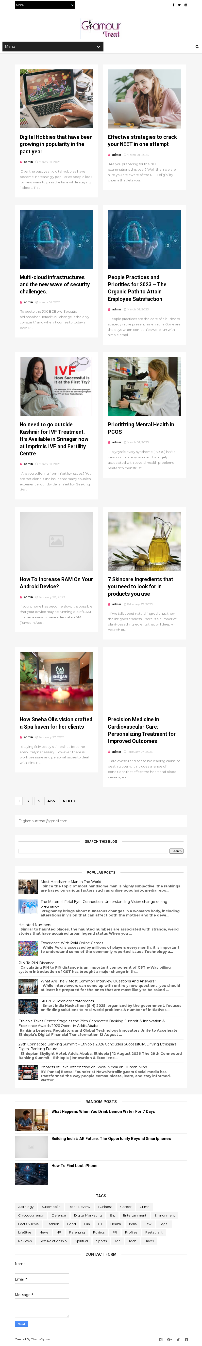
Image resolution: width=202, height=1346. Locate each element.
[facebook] (173, 5)
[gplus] (169, 1340)
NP (58, 1232)
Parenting (77, 1232)
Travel (149, 1241)
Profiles (131, 1232)
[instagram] (186, 5)
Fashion (53, 1224)
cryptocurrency (31, 1215)
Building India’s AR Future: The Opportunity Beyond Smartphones (111, 1138)
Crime (145, 1207)
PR (115, 1232)
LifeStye (24, 1232)
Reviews (25, 1241)
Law (148, 1224)
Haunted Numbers (34, 925)
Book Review (79, 1207)
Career (126, 1207)
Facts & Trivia (28, 1224)
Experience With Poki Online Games (72, 943)
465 (51, 801)
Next (68, 801)
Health (115, 1224)
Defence (59, 1215)
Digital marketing (88, 1215)
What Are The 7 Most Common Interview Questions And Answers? (98, 981)
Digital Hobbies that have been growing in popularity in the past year (56, 144)
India (133, 1224)
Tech (132, 1241)
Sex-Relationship (53, 1241)
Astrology (26, 1207)
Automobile (51, 1207)
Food (71, 1224)
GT (100, 1224)
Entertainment (134, 1215)
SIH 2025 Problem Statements (67, 1001)
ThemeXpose (40, 1339)
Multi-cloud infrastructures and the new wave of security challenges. (55, 284)
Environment (164, 1215)
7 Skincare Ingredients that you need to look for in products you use (140, 586)
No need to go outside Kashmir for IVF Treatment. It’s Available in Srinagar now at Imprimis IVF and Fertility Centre (54, 439)
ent (112, 1215)
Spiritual (81, 1241)
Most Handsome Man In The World (71, 882)
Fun (87, 1224)
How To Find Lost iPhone (74, 1165)
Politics (98, 1232)
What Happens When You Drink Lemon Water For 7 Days (103, 1111)
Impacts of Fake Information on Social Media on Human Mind (94, 1067)
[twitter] (179, 5)
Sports (101, 1241)
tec (117, 1241)
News (43, 1232)
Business (105, 1207)
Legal (163, 1224)
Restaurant (154, 1232)
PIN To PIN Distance (36, 963)
